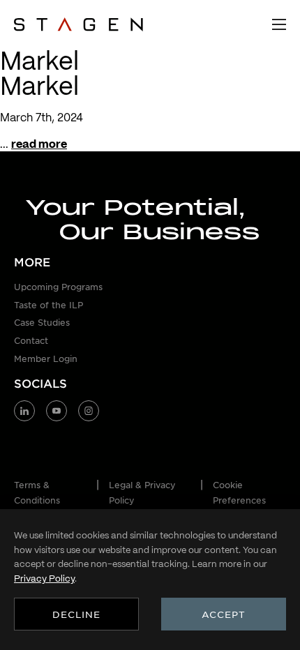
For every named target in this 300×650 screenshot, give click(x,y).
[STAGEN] (78, 24)
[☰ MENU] (279, 24)
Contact (31, 340)
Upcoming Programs (58, 286)
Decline (76, 614)
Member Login (45, 358)
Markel (39, 86)
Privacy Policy (44, 578)
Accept (224, 614)
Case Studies (42, 322)
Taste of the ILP (48, 304)
